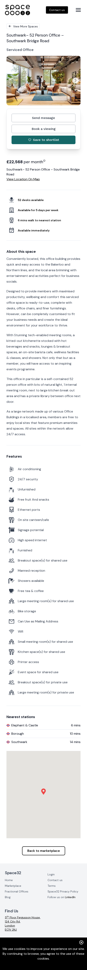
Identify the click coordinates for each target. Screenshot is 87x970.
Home (9, 880)
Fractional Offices (16, 891)
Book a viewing (44, 129)
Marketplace (13, 886)
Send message (43, 118)
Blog (8, 897)
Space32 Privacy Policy (63, 891)
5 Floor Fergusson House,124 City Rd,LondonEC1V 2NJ (22, 923)
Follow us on (61, 897)
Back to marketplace (43, 851)
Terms (52, 886)
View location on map (23, 179)
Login (51, 874)
